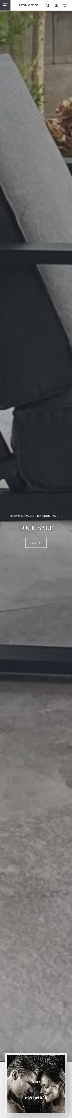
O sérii (36, 543)
